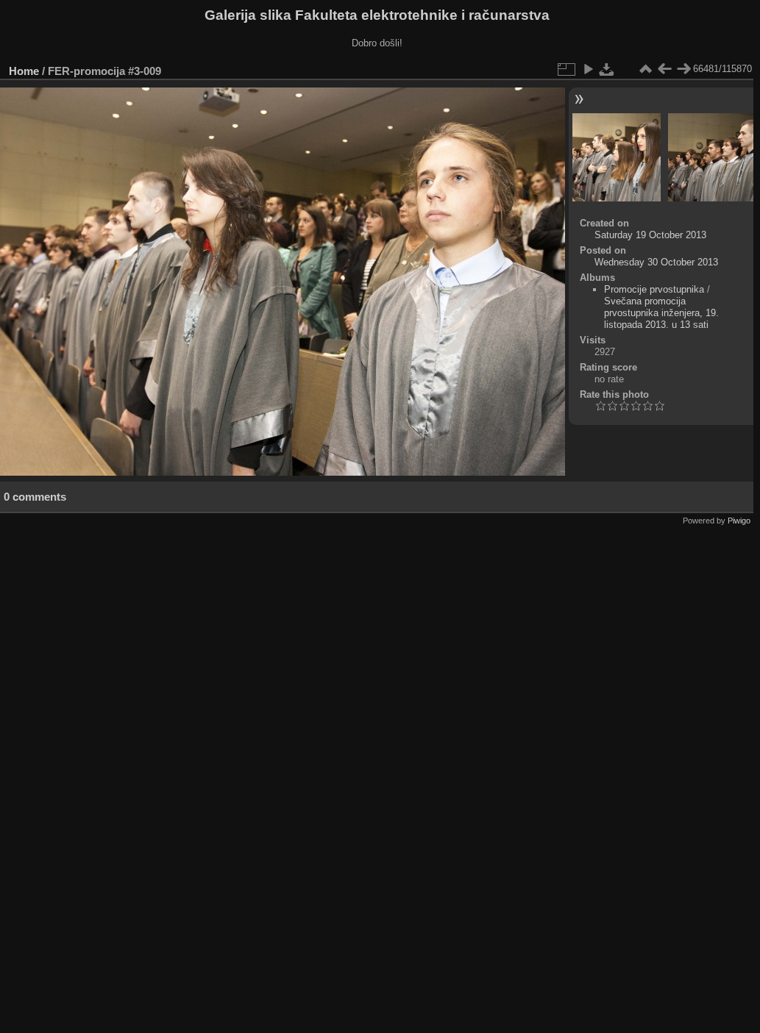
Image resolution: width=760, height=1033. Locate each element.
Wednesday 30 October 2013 (656, 262)
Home (24, 71)
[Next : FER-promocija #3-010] (683, 69)
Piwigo (739, 520)
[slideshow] (587, 69)
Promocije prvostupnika (654, 289)
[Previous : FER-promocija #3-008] (664, 69)
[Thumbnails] (645, 69)
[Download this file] (607, 69)
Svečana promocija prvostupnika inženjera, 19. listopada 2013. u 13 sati (661, 313)
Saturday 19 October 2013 (650, 234)
